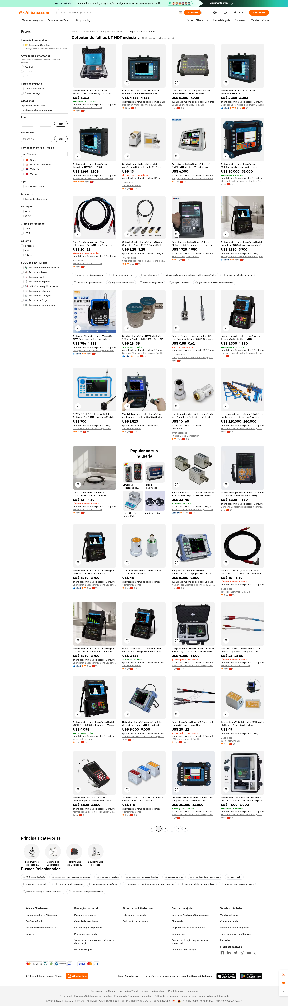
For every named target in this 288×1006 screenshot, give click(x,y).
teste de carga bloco (153, 282)
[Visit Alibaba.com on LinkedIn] (229, 953)
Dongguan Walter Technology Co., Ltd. (142, 104)
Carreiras (30, 934)
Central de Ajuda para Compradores (190, 915)
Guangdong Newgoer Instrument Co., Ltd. (242, 104)
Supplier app (132, 976)
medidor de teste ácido (37, 884)
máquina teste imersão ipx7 (106, 884)
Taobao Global (157, 991)
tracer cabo (236, 877)
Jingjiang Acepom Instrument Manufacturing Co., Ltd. (193, 178)
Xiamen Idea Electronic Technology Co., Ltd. (242, 181)
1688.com (110, 991)
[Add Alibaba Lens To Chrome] (77, 976)
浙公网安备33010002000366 (198, 1001)
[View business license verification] (174, 1001)
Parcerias (225, 940)
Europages (192, 991)
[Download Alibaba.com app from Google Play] (251, 976)
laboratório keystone (110, 877)
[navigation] (44, 430)
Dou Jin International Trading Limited (92, 428)
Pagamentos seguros (85, 915)
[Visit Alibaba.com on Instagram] (242, 953)
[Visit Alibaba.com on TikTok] (256, 953)
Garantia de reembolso (86, 921)
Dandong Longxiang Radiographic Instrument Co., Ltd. (242, 353)
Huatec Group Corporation (185, 256)
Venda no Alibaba (229, 915)
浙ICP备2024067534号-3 (229, 1001)
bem (61, 123)
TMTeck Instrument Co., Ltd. (87, 107)
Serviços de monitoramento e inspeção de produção (94, 942)
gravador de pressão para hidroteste (216, 282)
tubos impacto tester (125, 275)
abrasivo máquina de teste (89, 282)
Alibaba (75, 31)
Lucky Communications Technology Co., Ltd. (193, 357)
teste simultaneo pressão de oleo (87, 891)
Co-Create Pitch (34, 921)
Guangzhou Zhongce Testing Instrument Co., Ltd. (94, 350)
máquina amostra (180, 282)
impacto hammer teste (123, 282)
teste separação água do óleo (91, 275)
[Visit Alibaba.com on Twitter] (236, 953)
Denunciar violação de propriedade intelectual (190, 942)
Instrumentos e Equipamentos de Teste (104, 31)
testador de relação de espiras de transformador (151, 884)
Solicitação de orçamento (136, 921)
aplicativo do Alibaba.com (198, 976)
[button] (181, 13)
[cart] (225, 13)
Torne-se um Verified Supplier (235, 934)
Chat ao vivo (178, 921)
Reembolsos (178, 934)
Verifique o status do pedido (234, 927)
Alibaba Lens (44, 976)
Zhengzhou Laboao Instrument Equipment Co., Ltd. (242, 256)
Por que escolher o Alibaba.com (42, 915)
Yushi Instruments (131, 185)
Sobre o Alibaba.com (37, 908)
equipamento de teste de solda (143, 877)
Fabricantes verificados (135, 915)
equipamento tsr (176, 877)
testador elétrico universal (70, 884)
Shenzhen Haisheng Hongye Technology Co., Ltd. (144, 260)
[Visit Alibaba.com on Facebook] (222, 953)
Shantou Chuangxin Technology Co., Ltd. (143, 353)
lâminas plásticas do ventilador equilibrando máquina (191, 275)
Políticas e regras (83, 949)
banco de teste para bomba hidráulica (44, 891)
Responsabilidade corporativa (41, 927)
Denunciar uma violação (184, 949)
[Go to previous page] (152, 829)
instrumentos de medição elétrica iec (72, 877)
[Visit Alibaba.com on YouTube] (249, 953)
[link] (283, 974)
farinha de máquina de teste (239, 275)
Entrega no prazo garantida (88, 927)
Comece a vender (229, 921)
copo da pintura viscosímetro (207, 877)
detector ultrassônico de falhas (239, 884)
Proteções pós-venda (85, 934)
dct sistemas (150, 275)
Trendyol (179, 991)
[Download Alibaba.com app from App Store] (226, 976)
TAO (170, 991)
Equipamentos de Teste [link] (142, 31)
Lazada (144, 991)
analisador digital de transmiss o (199, 884)
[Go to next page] (185, 829)
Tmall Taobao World (128, 991)
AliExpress (96, 991)
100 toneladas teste (35, 877)
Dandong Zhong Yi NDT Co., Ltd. (188, 104)
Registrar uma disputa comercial (188, 927)
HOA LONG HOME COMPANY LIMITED (93, 178)
